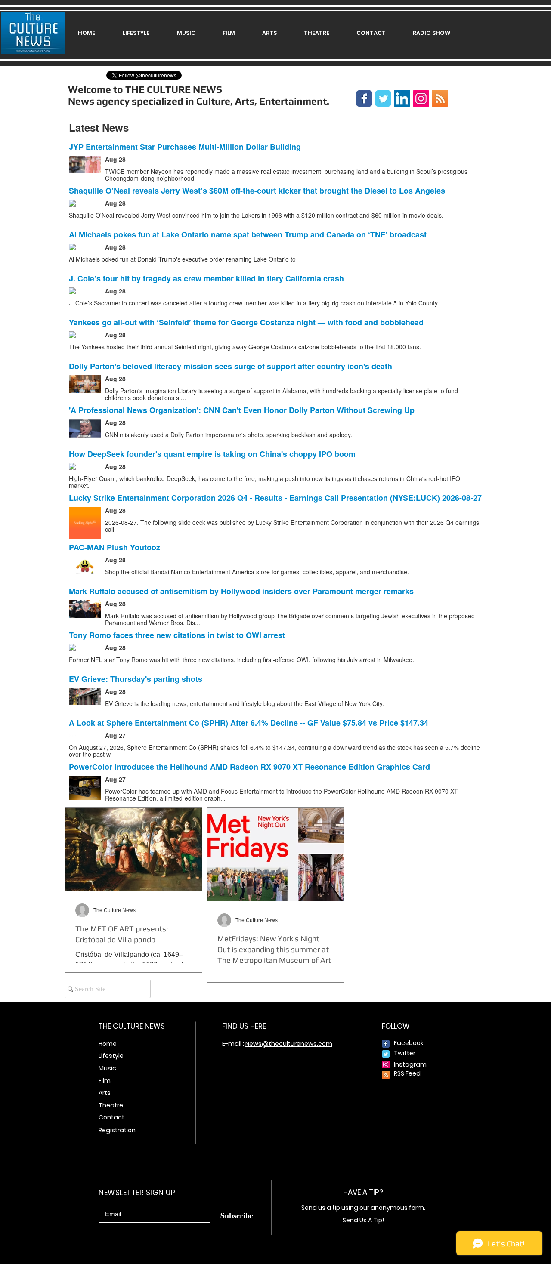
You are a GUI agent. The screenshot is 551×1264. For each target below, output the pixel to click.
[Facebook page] (364, 98)
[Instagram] (421, 98)
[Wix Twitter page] (383, 98)
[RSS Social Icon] (440, 98)
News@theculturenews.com (288, 1043)
